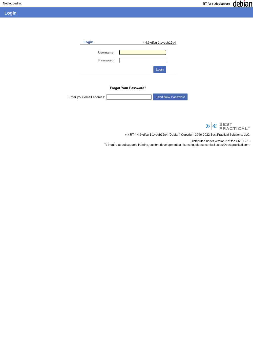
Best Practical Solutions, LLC (230, 134)
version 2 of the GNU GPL (232, 141)
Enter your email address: (87, 97)
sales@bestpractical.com (232, 144)
